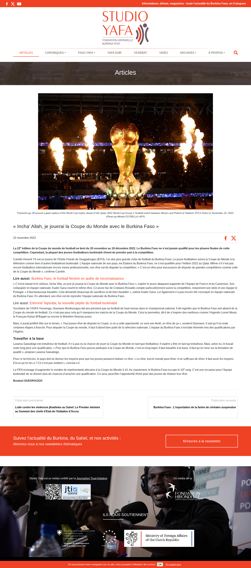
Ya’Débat (140, 52)
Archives (187, 52)
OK (160, 564)
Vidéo (163, 52)
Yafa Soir (114, 52)
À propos (215, 52)
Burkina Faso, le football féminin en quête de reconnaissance (77, 278)
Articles (26, 52)
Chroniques (54, 52)
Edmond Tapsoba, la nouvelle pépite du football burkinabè (73, 303)
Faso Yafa (85, 52)
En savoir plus (173, 564)
